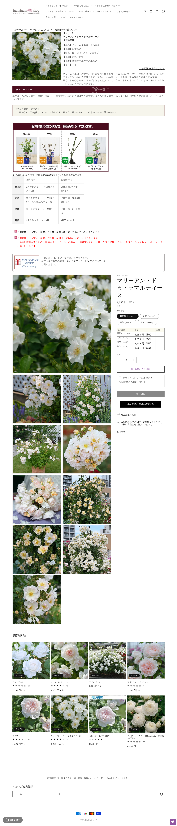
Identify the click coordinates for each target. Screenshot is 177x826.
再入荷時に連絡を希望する (140, 404)
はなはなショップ (91, 820)
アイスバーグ (94, 682)
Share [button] (122, 432)
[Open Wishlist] (173, 822)
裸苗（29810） (126, 322)
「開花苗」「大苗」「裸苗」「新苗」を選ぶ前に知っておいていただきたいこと (58, 232)
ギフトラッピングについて (87, 261)
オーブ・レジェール (59, 682)
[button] (58, 6)
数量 (119, 354)
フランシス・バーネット (137, 682)
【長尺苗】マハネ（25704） (100, 736)
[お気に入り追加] (46, 646)
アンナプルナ (18, 682)
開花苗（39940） (128, 316)
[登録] (59, 794)
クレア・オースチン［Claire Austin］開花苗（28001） (145, 737)
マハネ (15, 736)
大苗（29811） (149, 316)
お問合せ (126, 778)
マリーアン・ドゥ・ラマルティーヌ (66, 736)
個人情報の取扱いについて (86, 778)
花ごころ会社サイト (110, 778)
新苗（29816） (147, 322)
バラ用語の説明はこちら (152, 68)
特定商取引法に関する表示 (59, 778)
